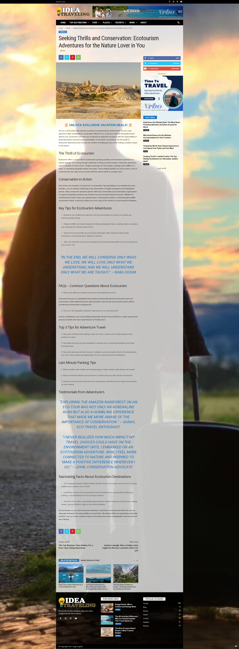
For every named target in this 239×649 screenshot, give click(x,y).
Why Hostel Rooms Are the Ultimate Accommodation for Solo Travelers (157, 136)
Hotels (118, 609)
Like (177, 58)
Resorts (120, 22)
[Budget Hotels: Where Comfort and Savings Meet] (107, 608)
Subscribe (175, 68)
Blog (144, 607)
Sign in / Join (60, 2)
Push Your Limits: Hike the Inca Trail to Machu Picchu (71, 586)
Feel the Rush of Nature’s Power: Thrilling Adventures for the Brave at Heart (124, 587)
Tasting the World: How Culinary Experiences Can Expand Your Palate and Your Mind (161, 147)
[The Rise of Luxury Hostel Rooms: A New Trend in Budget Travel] (107, 632)
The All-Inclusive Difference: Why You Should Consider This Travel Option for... (126, 618)
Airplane (146, 622)
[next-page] (137, 560)
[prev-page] (134, 560)
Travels (67, 28)
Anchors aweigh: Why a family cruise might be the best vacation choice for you (120, 548)
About (144, 22)
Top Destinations (78, 22)
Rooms (146, 141)
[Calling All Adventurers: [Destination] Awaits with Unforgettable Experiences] (98, 573)
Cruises (146, 618)
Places (106, 22)
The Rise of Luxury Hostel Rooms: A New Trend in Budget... (125, 630)
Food (94, 22)
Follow (176, 63)
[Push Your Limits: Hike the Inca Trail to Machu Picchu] (71, 573)
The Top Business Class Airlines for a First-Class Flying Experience (76, 546)
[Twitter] (177, 2)
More (132, 22)
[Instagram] (173, 2)
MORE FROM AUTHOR (90, 560)
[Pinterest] (72, 57)
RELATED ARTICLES (69, 560)
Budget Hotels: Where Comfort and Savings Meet (125, 605)
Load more (161, 168)
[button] (178, 22)
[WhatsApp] (78, 57)
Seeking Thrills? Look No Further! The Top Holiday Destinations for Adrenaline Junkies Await (160, 158)
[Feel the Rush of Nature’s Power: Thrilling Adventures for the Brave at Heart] (125, 573)
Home (63, 22)
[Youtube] (181, 2)
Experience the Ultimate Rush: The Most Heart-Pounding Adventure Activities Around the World (162, 124)
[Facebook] (169, 2)
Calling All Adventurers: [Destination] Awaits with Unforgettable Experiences (96, 587)
